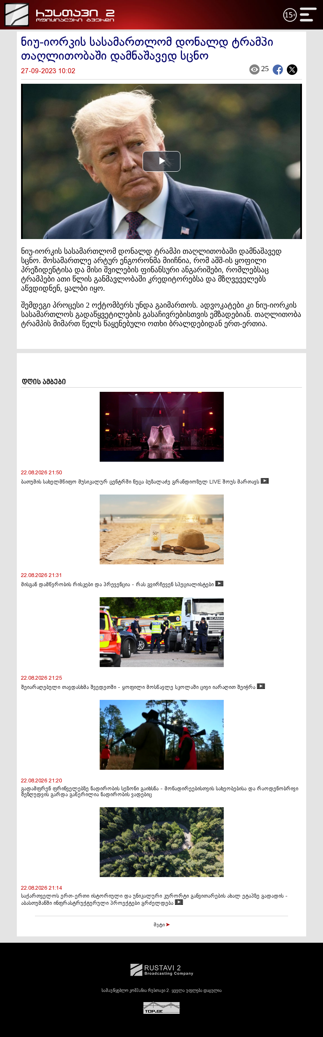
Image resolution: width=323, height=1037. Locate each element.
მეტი (160, 925)
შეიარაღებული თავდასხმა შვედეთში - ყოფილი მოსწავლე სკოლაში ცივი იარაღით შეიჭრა (139, 687)
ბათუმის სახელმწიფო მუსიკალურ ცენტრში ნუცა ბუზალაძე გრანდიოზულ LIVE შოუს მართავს (141, 482)
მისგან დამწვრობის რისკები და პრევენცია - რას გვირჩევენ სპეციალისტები (118, 585)
